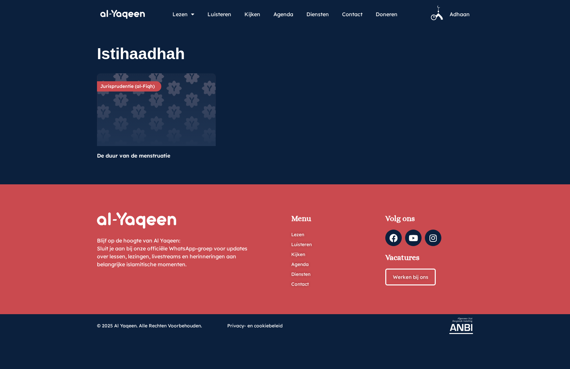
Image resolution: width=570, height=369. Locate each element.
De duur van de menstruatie (133, 155)
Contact (352, 14)
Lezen (180, 14)
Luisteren (219, 14)
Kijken (252, 14)
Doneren (386, 14)
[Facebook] (393, 238)
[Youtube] (413, 238)
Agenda (283, 14)
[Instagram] (433, 238)
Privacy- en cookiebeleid (255, 326)
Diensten (317, 14)
